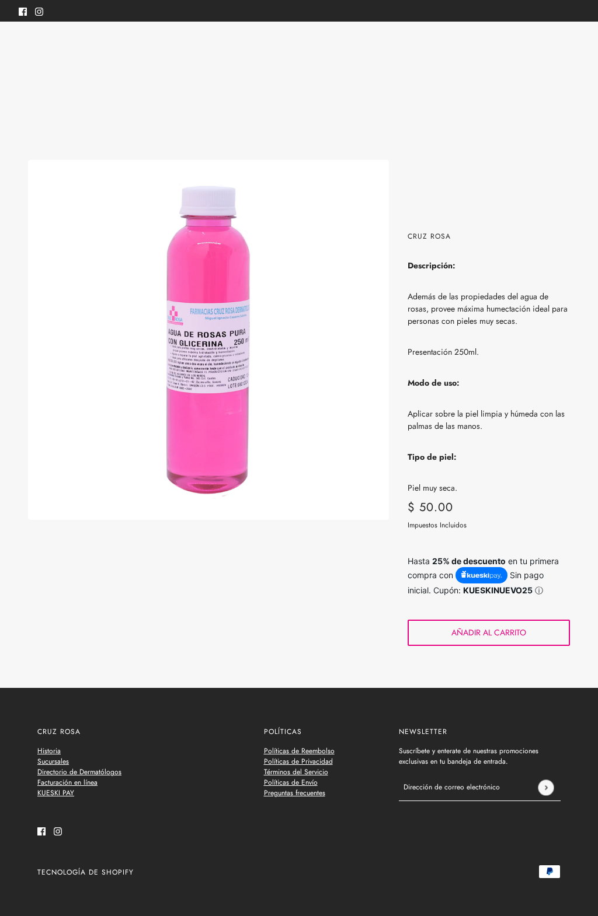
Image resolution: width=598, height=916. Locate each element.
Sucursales (53, 761)
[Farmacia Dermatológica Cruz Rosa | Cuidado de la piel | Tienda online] (299, 46)
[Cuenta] (550, 45)
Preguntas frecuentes (294, 793)
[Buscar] (25, 43)
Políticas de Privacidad (298, 761)
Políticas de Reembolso (299, 751)
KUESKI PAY (55, 793)
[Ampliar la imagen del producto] (208, 340)
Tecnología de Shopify (85, 872)
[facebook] (23, 11)
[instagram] (39, 11)
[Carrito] (572, 45)
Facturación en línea (67, 782)
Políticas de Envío (291, 782)
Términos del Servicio (296, 772)
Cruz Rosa (429, 236)
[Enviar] (546, 787)
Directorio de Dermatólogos (79, 772)
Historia (49, 751)
